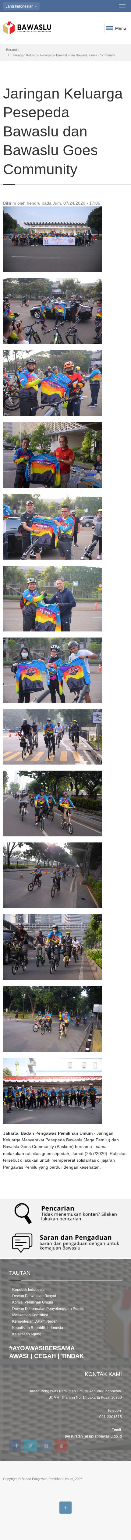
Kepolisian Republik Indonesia (37, 1328)
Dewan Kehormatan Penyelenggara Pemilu (48, 1309)
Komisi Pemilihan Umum (32, 1302)
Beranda (12, 50)
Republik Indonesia (28, 1289)
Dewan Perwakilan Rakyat (34, 1296)
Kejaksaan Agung (26, 1334)
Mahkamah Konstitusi (30, 1315)
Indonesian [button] (19, 6)
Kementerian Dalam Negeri (35, 1321)
